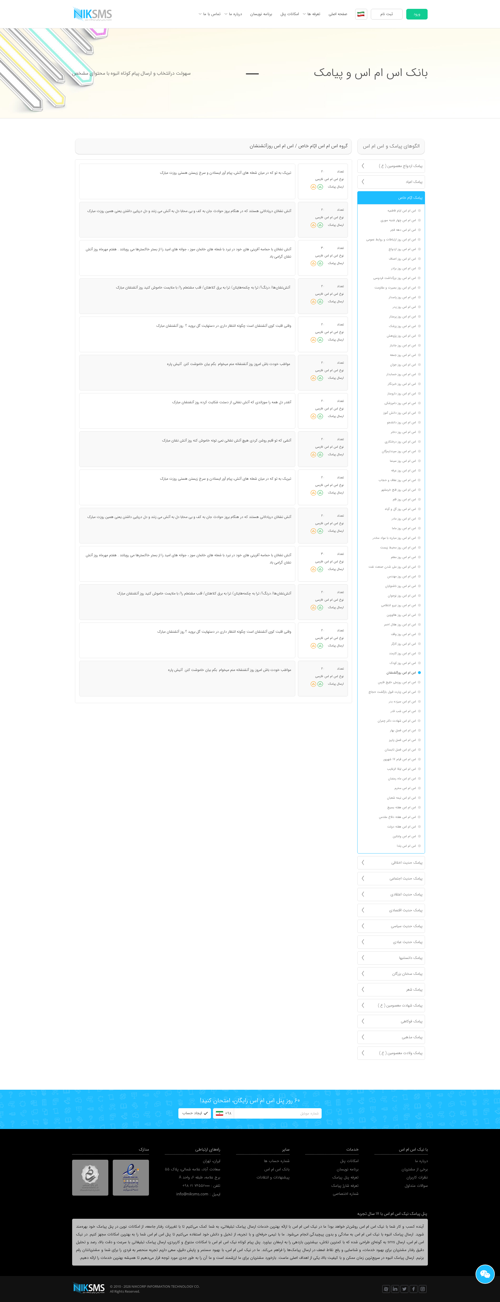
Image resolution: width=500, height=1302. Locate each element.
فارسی (319, 179)
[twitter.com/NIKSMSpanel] (404, 1289)
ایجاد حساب (192, 1113)
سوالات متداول (416, 1186)
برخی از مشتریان (415, 1169)
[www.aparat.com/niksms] (386, 1289)
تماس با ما (212, 14)
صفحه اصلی (338, 14)
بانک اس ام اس (277, 1169)
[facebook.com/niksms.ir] (413, 1289)
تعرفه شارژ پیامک (345, 1186)
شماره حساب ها (277, 1161)
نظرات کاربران (417, 1177)
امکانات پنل (289, 14)
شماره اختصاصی (346, 1194)
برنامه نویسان (261, 14)
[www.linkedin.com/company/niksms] (395, 1289)
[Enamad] (131, 1178)
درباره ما (235, 14)
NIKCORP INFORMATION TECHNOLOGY (162, 1286)
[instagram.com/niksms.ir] (423, 1289)
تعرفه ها (313, 14)
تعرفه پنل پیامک (345, 1177)
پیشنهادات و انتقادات (273, 1177)
